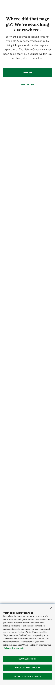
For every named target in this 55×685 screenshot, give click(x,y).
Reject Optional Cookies (27, 667)
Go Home (27, 72)
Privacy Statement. (14, 648)
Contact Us (27, 84)
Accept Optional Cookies (27, 676)
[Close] (51, 607)
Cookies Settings (27, 659)
